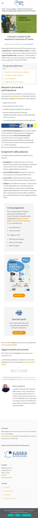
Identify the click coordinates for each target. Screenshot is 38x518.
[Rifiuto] (35, 513)
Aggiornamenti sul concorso (14, 82)
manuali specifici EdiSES (9, 345)
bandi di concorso (19, 379)
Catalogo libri (7, 495)
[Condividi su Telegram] (25, 370)
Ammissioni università (10, 498)
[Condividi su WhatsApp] (12, 370)
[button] (2, 3)
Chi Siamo (7, 487)
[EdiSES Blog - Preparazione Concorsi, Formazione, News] (19, 3)
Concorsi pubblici (11, 9)
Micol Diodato (29, 44)
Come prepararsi (10, 78)
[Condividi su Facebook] (15, 370)
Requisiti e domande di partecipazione (17, 72)
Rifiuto (18, 515)
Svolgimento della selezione (14, 75)
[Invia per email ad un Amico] (22, 370)
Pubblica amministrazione (24, 9)
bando (9, 355)
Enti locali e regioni (26, 377)
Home (3, 9)
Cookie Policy (26, 515)
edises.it (3, 475)
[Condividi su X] (19, 370)
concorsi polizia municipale (30, 379)
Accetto (10, 515)
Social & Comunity (9, 491)
